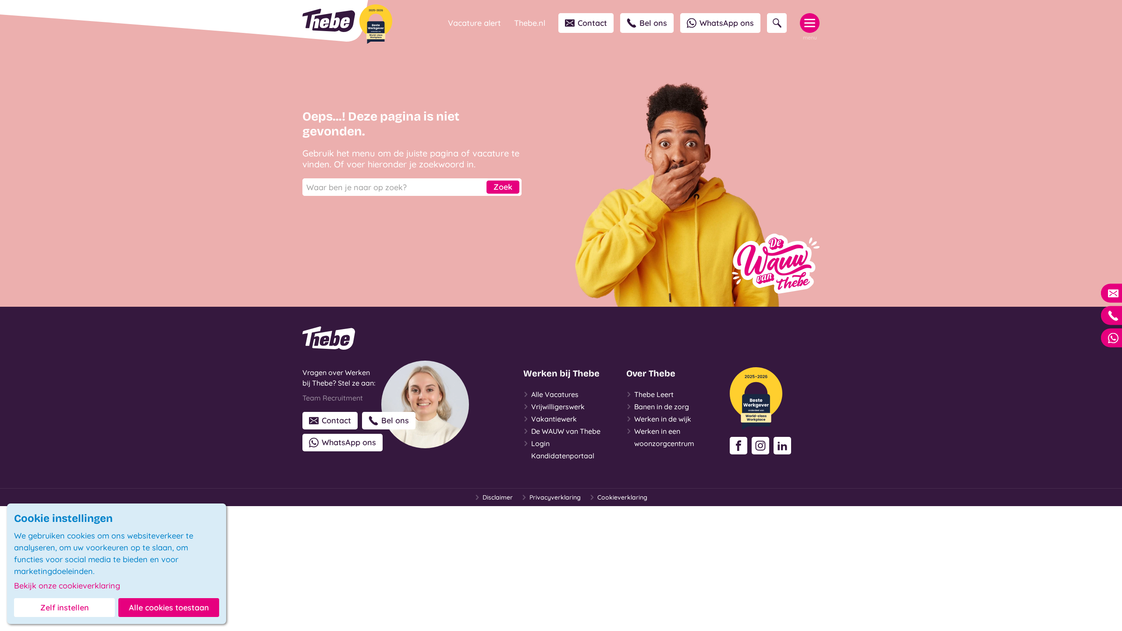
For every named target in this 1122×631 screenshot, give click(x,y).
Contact (592, 23)
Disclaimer (498, 497)
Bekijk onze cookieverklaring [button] (67, 586)
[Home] (328, 20)
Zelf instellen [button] (64, 608)
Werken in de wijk (662, 419)
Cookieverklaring (622, 497)
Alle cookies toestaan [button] (169, 608)
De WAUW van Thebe (565, 431)
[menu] (810, 23)
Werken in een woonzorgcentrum (664, 437)
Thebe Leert (654, 394)
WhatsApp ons (726, 23)
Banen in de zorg (661, 406)
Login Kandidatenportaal (562, 449)
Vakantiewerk (554, 419)
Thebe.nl (529, 23)
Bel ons (653, 23)
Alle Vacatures (555, 394)
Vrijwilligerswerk (558, 406)
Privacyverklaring (555, 497)
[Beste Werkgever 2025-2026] (375, 24)
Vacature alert (474, 23)
